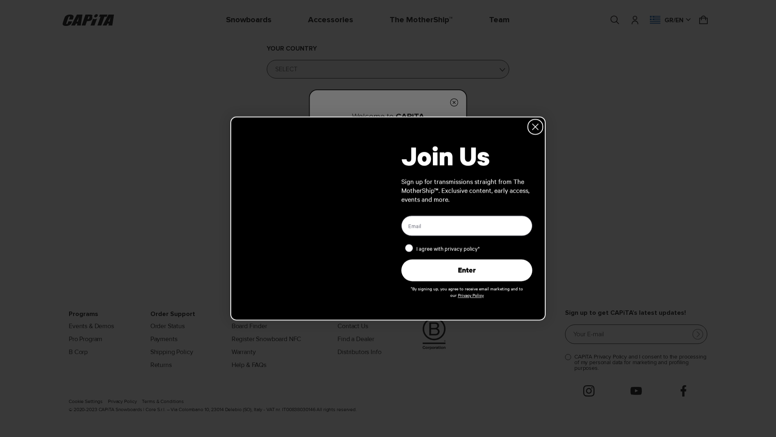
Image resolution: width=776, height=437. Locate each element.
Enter (467, 270)
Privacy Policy (471, 295)
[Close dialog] (535, 127)
